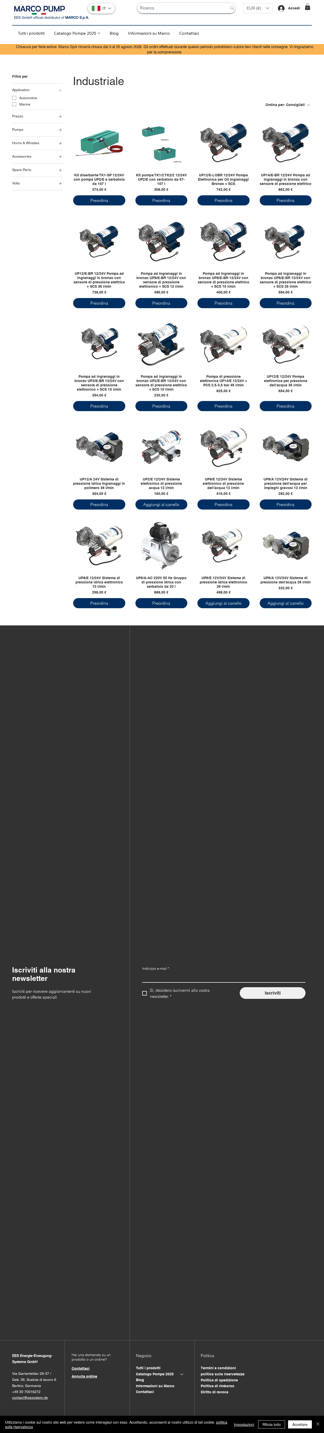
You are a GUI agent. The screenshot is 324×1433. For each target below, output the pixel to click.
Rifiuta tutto (271, 1424)
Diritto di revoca (214, 1392)
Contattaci (145, 1392)
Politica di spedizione (219, 1380)
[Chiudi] (318, 1424)
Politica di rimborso (217, 1386)
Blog (140, 1380)
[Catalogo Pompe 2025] (182, 1374)
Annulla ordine (84, 1376)
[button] (258, 8)
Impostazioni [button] (244, 1424)
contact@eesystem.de (30, 1398)
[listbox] (258, 8)
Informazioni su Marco (155, 1386)
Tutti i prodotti (148, 1368)
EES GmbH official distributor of (51, 17)
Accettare (300, 1424)
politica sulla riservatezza (223, 1374)
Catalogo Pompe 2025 (155, 1374)
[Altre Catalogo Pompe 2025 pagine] (99, 33)
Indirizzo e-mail (155, 968)
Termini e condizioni (218, 1368)
